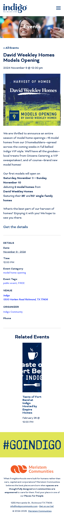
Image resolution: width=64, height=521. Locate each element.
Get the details (15, 227)
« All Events (11, 48)
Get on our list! (46, 506)
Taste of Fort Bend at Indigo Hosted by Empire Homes (31, 405)
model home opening (14, 273)
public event (10, 283)
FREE (21, 283)
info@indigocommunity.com (24, 506)
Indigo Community (13, 312)
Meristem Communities (40, 511)
